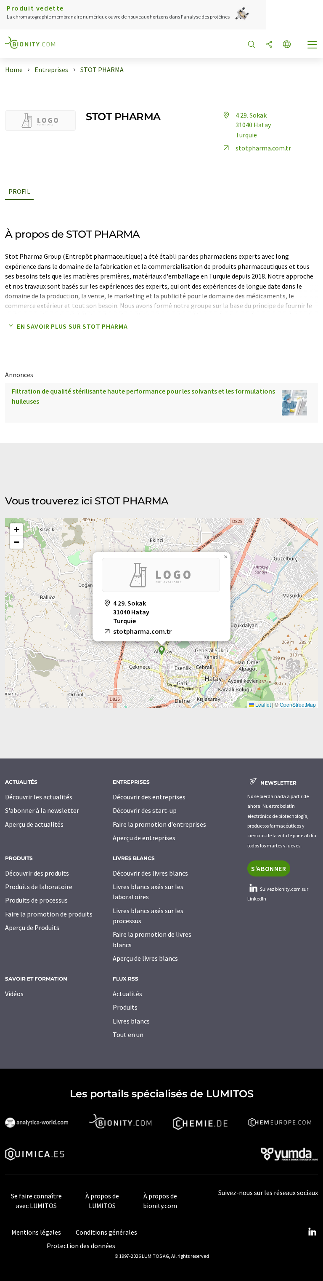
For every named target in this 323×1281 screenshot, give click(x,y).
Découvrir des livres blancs (150, 873)
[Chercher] (251, 45)
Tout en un (128, 1034)
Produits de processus (36, 900)
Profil (19, 191)
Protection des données (81, 1245)
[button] (161, 650)
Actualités (127, 993)
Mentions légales (36, 1232)
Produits (125, 1007)
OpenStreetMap (298, 704)
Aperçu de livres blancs (145, 958)
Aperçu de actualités (34, 824)
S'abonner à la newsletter (42, 810)
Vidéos (14, 993)
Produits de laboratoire (38, 886)
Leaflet (262, 704)
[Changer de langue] (287, 45)
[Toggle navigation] (312, 45)
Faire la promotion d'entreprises (159, 824)
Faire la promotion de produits (49, 914)
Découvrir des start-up (145, 810)
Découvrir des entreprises (149, 797)
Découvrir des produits (37, 873)
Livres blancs (131, 1021)
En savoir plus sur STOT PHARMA (72, 326)
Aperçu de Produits (32, 927)
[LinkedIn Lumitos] (312, 1232)
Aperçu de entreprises (144, 837)
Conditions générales (106, 1232)
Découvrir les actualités (38, 797)
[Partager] (269, 45)
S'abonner (268, 868)
